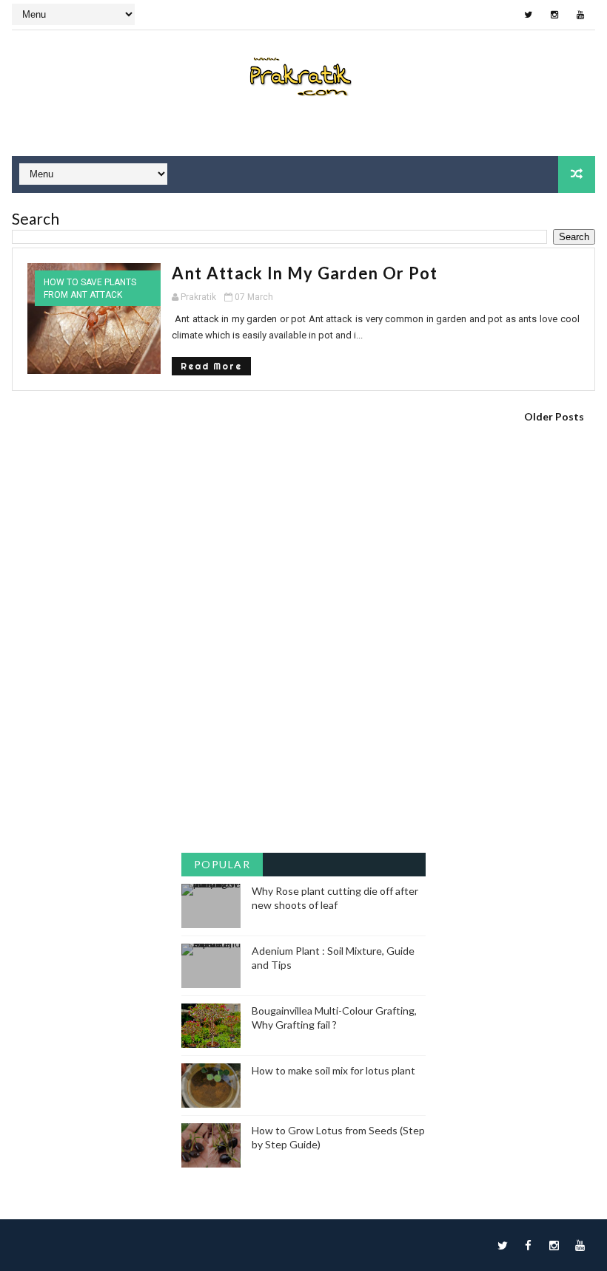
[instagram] (554, 15)
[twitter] (528, 15)
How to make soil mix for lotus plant (333, 1070)
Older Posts (554, 416)
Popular (222, 864)
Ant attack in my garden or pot (304, 273)
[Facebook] (503, 15)
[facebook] (528, 1245)
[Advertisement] (303, 535)
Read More (211, 366)
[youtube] (580, 15)
